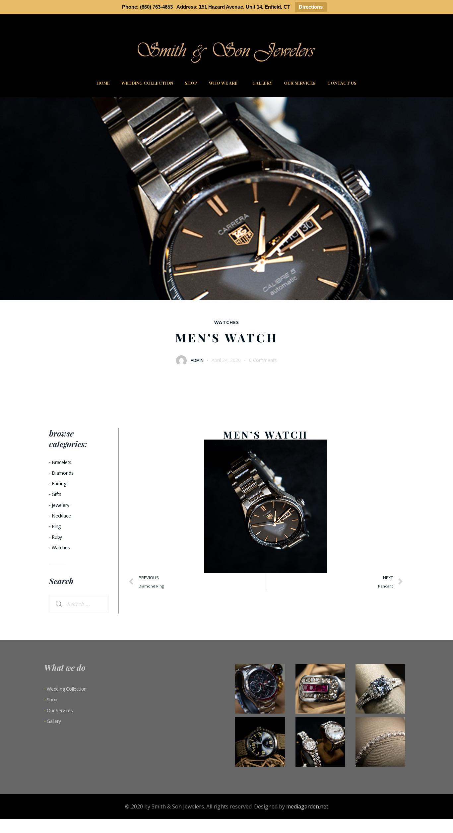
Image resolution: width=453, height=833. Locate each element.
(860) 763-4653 (156, 7)
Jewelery (60, 505)
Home (103, 83)
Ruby (57, 537)
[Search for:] (78, 604)
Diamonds (62, 473)
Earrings (60, 483)
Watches (226, 322)
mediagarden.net (307, 806)
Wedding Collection (147, 83)
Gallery (262, 83)
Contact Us (341, 83)
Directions (311, 7)
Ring (56, 526)
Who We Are (223, 83)
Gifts (56, 494)
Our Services (300, 83)
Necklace (61, 516)
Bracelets (61, 462)
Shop (191, 83)
